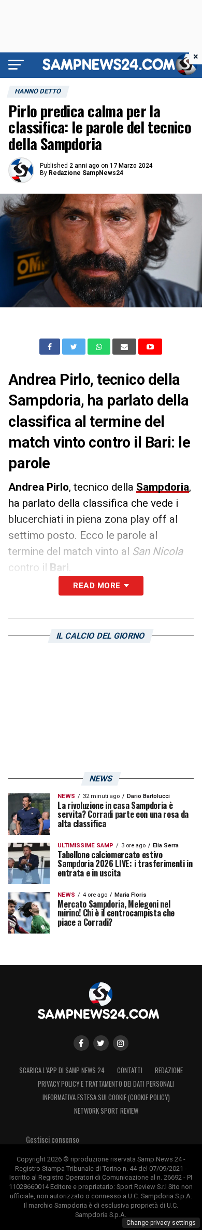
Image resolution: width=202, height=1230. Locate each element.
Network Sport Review (106, 1111)
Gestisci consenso (52, 1139)
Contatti (129, 1070)
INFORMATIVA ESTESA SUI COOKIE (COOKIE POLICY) (106, 1097)
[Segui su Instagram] (120, 1043)
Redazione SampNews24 (86, 173)
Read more (96, 585)
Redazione (169, 1070)
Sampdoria (162, 487)
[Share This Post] (100, 347)
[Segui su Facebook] (81, 1043)
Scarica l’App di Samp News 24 (62, 1070)
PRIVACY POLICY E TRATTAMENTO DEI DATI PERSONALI (106, 1084)
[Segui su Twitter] (101, 1043)
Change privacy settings (161, 1222)
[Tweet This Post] (75, 347)
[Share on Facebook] (50, 347)
